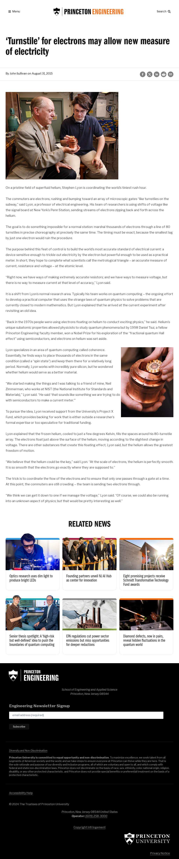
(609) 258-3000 (96, 816)
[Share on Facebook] (142, 74)
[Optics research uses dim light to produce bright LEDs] (33, 561)
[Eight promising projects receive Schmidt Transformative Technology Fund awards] (146, 561)
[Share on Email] (170, 74)
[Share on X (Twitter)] (149, 74)
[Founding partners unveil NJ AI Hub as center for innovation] (89, 561)
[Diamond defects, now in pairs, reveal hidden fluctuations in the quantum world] (146, 624)
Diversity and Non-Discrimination (28, 750)
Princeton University (147, 838)
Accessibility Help (21, 793)
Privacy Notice (160, 853)
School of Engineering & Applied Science (34, 675)
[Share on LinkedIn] (156, 74)
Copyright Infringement (90, 827)
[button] (14, 11)
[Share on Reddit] (163, 74)
